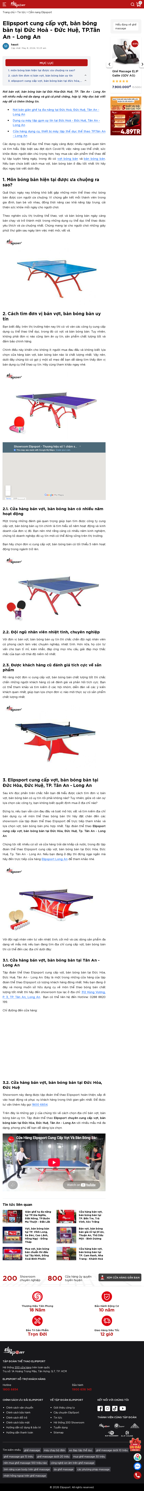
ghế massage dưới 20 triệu (53, 1456)
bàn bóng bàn (94, 158)
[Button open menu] (4, 4)
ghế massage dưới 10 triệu (112, 1450)
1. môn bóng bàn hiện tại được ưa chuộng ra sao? (41, 70)
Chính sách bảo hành (18, 1412)
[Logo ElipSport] (17, 4)
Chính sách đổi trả (16, 1417)
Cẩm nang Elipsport (40, 12)
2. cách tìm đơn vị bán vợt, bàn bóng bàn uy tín (40, 75)
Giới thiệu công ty (64, 1407)
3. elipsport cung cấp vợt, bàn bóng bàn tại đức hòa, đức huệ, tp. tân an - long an (44, 81)
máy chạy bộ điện (54, 1450)
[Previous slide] (109, 64)
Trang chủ (9, 12)
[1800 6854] (137, 1475)
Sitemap (59, 1432)
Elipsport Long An (55, 859)
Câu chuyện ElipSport (66, 1412)
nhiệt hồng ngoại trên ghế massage (25, 1475)
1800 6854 (40, 1104)
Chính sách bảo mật (18, 1422)
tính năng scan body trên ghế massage (27, 1469)
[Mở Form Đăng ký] (135, 1444)
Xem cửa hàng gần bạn (123, 1277)
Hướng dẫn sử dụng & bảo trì (23, 1427)
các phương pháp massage (93, 1469)
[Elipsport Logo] (72, 1351)
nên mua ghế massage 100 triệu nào (25, 1462)
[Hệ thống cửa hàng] (137, 1457)
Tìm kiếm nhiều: (12, 1449)
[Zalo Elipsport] (137, 1466)
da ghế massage (63, 1469)
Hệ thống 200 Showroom (69, 1422)
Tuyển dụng (61, 1427)
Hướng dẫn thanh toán (19, 1432)
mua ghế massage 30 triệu (89, 1456)
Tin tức (21, 12)
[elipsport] (104, 1426)
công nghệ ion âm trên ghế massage (72, 1462)
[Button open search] (132, 4)
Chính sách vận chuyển (19, 1407)
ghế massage (32, 1450)
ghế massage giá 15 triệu (18, 1456)
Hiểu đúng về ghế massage (125, 26)
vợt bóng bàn (67, 158)
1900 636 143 (82, 1389)
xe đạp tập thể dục (80, 1450)
